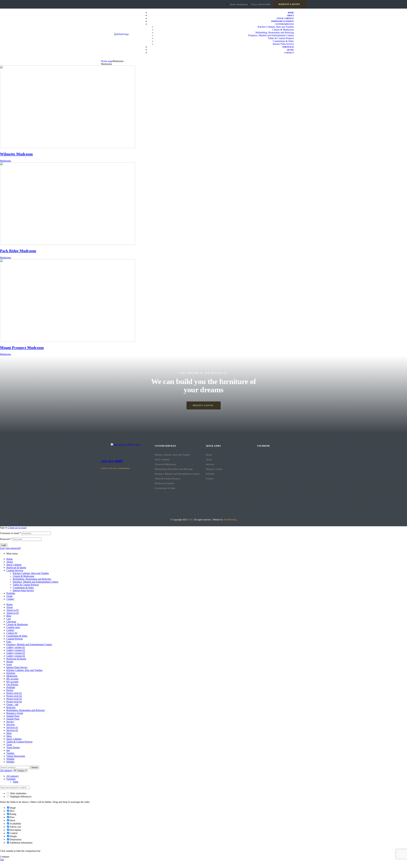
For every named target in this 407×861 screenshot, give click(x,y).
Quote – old (12, 704)
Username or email (10, 533)
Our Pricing (12, 684)
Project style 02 (14, 696)
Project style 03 (14, 698)
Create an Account (17, 527)
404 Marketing (230, 519)
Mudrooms (5, 160)
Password (6, 539)
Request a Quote (214, 469)
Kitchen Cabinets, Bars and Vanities (172, 454)
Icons (9, 664)
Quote (9, 596)
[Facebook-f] (105, 4)
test (8, 750)
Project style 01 (14, 693)
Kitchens (10, 673)
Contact (210, 478)
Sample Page (12, 716)
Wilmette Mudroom (16, 154)
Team (9, 744)
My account (12, 678)
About (209, 459)
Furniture (11, 779)
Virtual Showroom (15, 756)
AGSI (190, 519)
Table (15, 781)
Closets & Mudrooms (165, 464)
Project (9, 690)
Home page (107, 61)
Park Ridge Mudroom (18, 251)
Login (3, 545)
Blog (8, 615)
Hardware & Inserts (164, 483)
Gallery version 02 (15, 650)
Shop (9, 733)
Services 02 (12, 730)
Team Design (13, 747)
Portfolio (210, 474)
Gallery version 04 (15, 656)
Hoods (9, 661)
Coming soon (13, 627)
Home (209, 454)
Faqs (8, 641)
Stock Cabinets (162, 459)
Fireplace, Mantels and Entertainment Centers (177, 474)
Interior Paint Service (23, 590)
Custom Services (14, 570)
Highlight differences (20, 796)
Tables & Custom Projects (167, 478)
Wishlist (10, 759)
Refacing (10, 707)
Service (10, 721)
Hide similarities (18, 793)
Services (210, 464)
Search (34, 767)
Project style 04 (14, 701)
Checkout (11, 621)
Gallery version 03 (15, 653)
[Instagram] (117, 4)
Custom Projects (14, 638)
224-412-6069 (112, 461)
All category (12, 776)
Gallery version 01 (15, 647)
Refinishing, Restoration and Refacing (174, 469)
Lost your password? (10, 548)
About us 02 (12, 613)
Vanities (10, 753)
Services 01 (12, 727)
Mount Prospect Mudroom (22, 348)
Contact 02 (11, 633)
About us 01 (12, 610)
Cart (8, 618)
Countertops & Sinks (165, 488)
